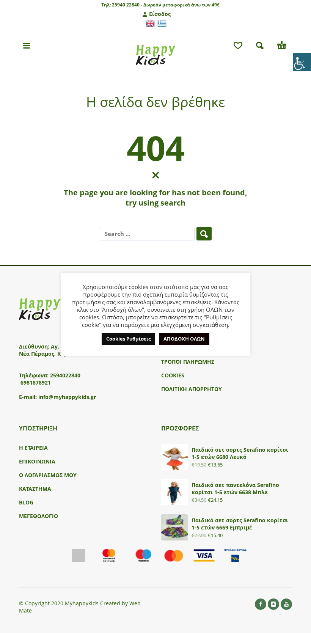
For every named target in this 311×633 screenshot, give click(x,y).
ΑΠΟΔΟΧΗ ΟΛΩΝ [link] (184, 338)
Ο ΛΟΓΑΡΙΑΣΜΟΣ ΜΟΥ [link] (48, 475)
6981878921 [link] (35, 382)
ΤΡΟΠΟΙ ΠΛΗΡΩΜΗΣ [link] (187, 361)
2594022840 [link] (65, 375)
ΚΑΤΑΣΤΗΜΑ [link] (35, 488)
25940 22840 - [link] (127, 5)
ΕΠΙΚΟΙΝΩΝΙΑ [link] (37, 461)
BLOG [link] (26, 502)
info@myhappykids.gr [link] (67, 397)
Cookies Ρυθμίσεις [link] (128, 338)
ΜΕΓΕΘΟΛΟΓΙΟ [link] (38, 516)
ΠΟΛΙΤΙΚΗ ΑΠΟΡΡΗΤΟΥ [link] (191, 389)
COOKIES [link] (172, 375)
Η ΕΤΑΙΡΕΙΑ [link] (33, 447)
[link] (302, 62)
